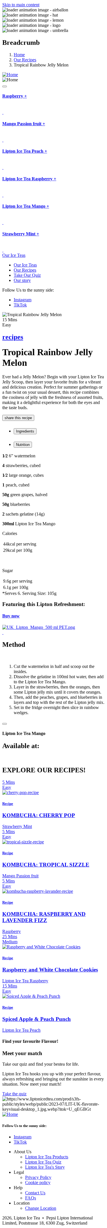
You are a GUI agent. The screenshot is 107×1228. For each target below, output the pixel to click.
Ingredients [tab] (25, 431)
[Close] (4, 724)
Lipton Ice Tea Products (46, 1156)
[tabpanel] (53, 489)
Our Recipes (25, 59)
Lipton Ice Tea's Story (45, 1167)
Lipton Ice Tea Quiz (43, 1162)
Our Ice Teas (13, 255)
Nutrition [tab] (23, 445)
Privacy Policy (38, 1177)
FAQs (30, 1197)
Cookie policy (38, 1182)
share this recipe (18, 418)
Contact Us (35, 1192)
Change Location (40, 1208)
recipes (12, 337)
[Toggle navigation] (4, 86)
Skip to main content (20, 4)
